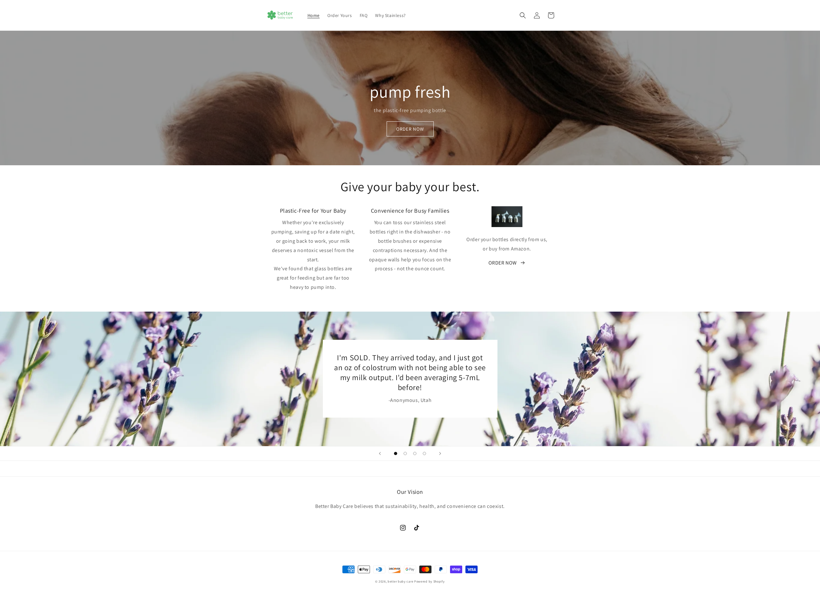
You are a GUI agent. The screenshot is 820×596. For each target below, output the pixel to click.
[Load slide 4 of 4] (424, 453)
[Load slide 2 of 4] (405, 453)
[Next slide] (440, 453)
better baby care (400, 581)
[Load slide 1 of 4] (395, 453)
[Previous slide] (380, 453)
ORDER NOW (410, 129)
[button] (523, 15)
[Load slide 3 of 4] (415, 453)
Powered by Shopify (429, 581)
